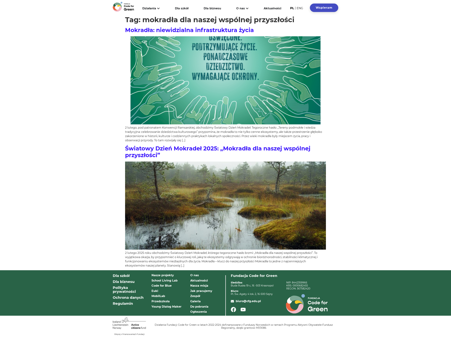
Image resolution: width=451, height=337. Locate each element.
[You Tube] (244, 309)
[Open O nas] (247, 8)
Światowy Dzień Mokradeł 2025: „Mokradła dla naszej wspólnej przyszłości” (217, 152)
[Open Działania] (158, 8)
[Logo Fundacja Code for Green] (123, 6)
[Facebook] (234, 309)
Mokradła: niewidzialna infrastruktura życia (189, 30)
